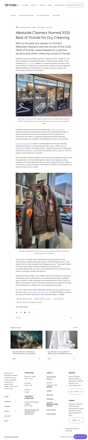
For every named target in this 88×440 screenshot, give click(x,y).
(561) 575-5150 (51, 377)
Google (49, 391)
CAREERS (71, 400)
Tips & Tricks (56, 15)
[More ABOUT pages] (36, 5)
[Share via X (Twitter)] (21, 312)
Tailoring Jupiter (59, 299)
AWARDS (7, 406)
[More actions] (71, 27)
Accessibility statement (11, 437)
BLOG (6, 421)
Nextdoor (50, 395)
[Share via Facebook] (16, 312)
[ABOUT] (16, 411)
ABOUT (6, 411)
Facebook (50, 399)
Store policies (51, 414)
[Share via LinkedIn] (25, 312)
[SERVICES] (16, 401)
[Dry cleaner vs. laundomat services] (61, 340)
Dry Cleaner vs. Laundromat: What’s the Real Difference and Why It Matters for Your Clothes (60, 353)
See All (75, 327)
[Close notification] (85, 427)
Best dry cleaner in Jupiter (43, 299)
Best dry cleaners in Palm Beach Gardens (29, 302)
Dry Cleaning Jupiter (43, 15)
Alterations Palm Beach (26, 15)
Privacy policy (51, 410)
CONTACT (7, 416)
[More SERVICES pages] (19, 5)
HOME (6, 397)
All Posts (13, 15)
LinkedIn (50, 402)
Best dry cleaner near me (24, 299)
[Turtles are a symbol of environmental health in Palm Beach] (26, 340)
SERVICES (7, 401)
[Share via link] (29, 312)
